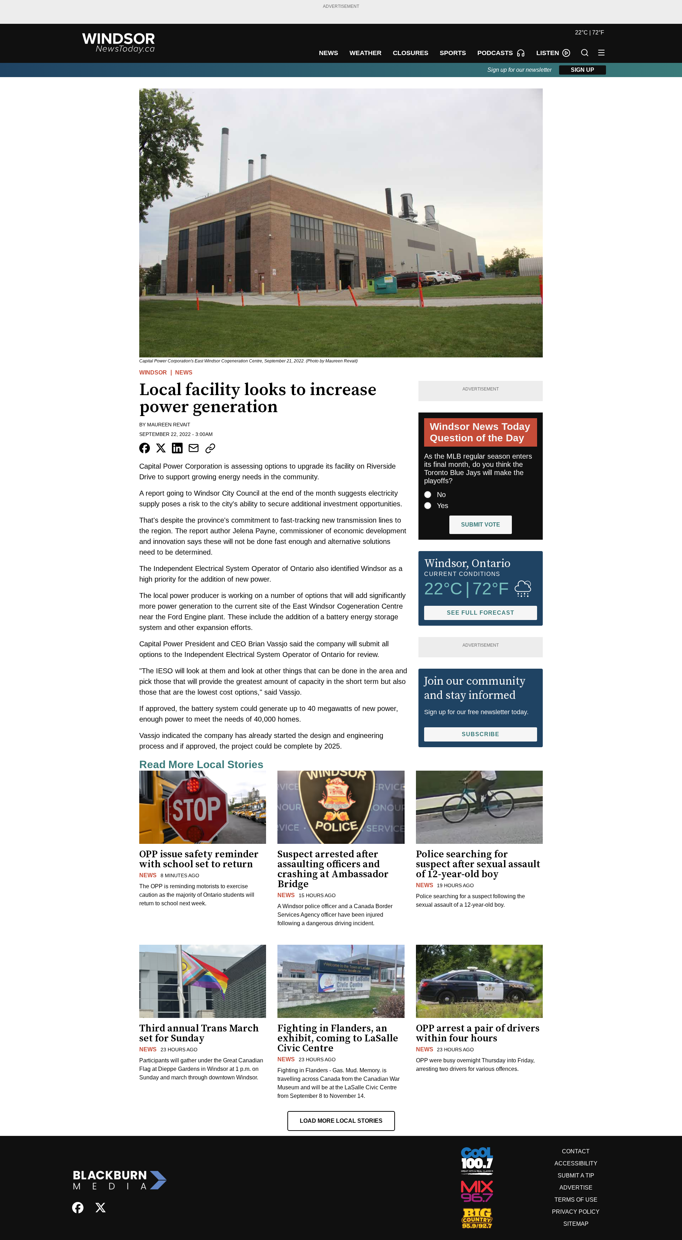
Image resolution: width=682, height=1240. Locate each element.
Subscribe (480, 734)
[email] (193, 448)
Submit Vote (480, 525)
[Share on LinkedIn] (177, 448)
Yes (442, 506)
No (441, 494)
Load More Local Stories (341, 1121)
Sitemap (576, 1224)
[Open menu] (601, 52)
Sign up (582, 70)
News (184, 373)
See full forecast (480, 613)
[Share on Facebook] (144, 448)
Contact (576, 1151)
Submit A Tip (576, 1175)
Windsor (153, 373)
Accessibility (575, 1163)
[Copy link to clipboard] (210, 448)
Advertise (575, 1188)
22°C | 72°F (589, 32)
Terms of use (575, 1200)
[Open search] (584, 52)
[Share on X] (161, 448)
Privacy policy (576, 1212)
